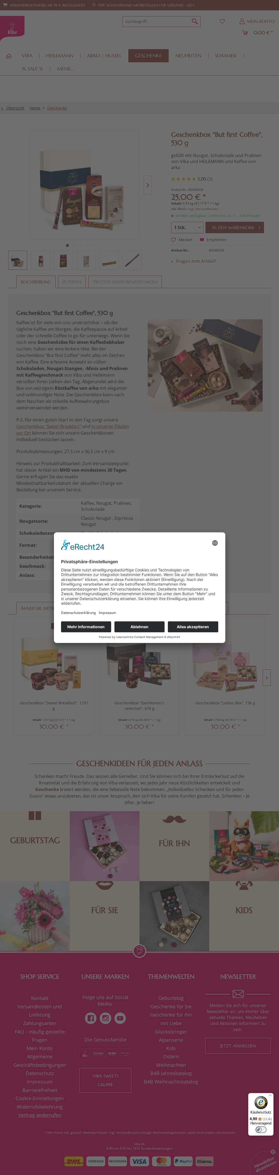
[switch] (261, 1129)
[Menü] (270, 1096)
